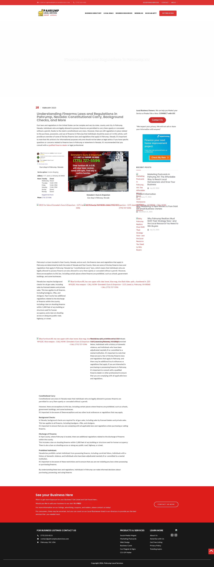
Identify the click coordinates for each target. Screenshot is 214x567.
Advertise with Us (157, 539)
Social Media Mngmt (128, 535)
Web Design (125, 542)
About (173, 2)
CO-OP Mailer (126, 552)
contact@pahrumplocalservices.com (54, 539)
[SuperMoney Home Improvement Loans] (156, 161)
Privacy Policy (155, 546)
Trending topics (156, 549)
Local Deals (108, 13)
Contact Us (86, 503)
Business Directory (93, 13)
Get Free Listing (168, 13)
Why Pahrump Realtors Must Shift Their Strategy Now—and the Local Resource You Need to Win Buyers (162, 222)
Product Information (146, 194)
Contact (165, 2)
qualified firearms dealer (57, 145)
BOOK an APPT (151, 13)
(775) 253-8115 (46, 535)
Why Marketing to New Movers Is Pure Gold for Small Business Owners (157, 207)
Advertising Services (151, 2)
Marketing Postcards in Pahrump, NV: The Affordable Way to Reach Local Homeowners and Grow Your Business (161, 179)
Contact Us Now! (166, 504)
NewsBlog (139, 13)
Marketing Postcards (128, 539)
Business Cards (126, 546)
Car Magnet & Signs (128, 549)
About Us (153, 535)
